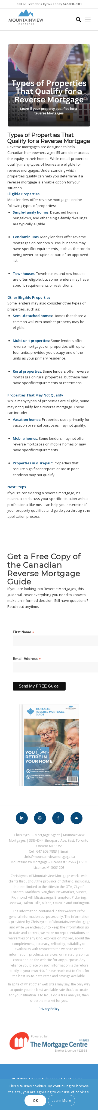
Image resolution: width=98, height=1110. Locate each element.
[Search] (76, 19)
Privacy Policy (49, 1009)
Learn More (61, 1100)
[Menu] (88, 19)
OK (35, 1100)
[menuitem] (76, 19)
